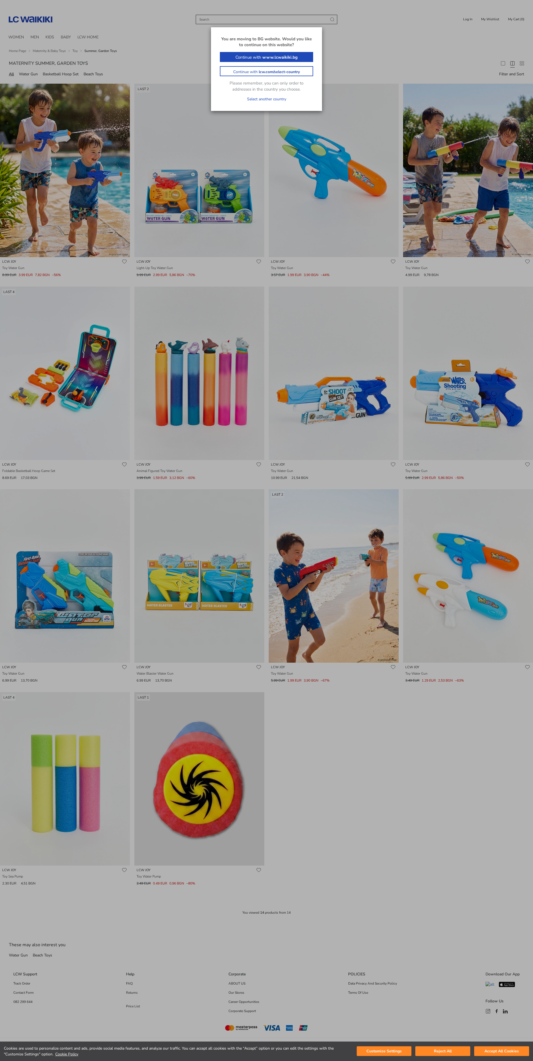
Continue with (266, 57)
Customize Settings (384, 1051)
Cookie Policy (66, 1054)
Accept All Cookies (501, 1051)
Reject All (443, 1051)
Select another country (266, 99)
